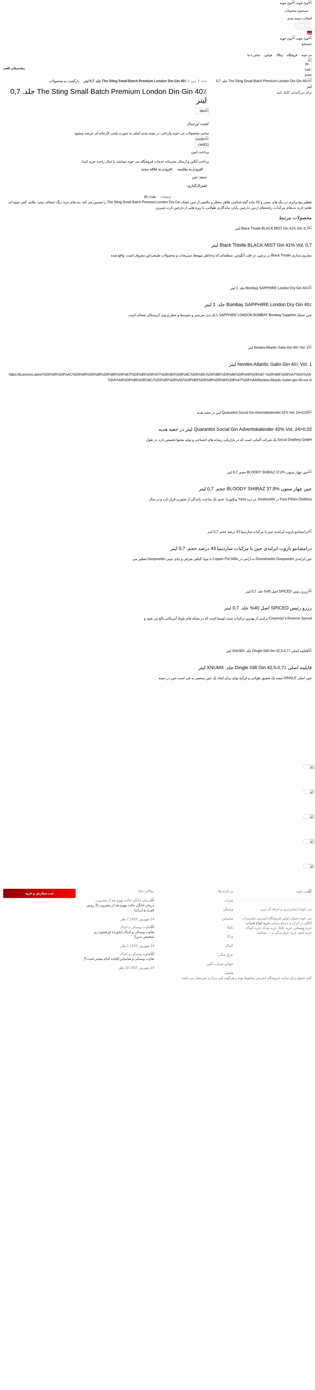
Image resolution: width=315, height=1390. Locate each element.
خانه (204, 81)
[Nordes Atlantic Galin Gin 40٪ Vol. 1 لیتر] (280, 347)
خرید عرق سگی (285, 932)
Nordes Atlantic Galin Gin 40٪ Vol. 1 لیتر (270, 364)
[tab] (165, 193)
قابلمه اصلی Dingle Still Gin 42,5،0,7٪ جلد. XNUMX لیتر (255, 667)
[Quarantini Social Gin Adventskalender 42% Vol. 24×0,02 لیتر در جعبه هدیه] (254, 412)
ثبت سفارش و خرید (39, 893)
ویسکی (228, 909)
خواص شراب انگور (220, 964)
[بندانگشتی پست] (125, 900)
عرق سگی (225, 954)
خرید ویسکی (303, 928)
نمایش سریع (306, 279)
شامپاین (227, 918)
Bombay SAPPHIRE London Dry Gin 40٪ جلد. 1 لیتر (258, 304)
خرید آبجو (305, 932)
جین (193, 81)
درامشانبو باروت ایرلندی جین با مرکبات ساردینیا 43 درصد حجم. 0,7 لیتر (241, 548)
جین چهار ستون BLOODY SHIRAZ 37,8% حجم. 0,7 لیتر (255, 488)
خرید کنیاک (253, 928)
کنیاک (229, 945)
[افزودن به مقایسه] (306, 236)
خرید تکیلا (285, 928)
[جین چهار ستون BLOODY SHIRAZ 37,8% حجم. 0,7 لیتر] (269, 472)
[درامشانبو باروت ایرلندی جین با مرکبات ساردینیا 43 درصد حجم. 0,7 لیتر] (259, 531)
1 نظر (124, 946)
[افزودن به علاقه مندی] (306, 263)
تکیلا (230, 927)
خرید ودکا (270, 928)
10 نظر (123, 967)
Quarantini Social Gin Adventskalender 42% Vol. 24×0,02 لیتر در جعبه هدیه (235, 429)
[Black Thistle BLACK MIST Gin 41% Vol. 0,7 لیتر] (273, 228)
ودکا (230, 936)
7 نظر (124, 919)
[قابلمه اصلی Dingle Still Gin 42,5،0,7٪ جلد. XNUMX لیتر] (269, 650)
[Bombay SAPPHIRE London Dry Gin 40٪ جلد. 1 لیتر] (271, 288)
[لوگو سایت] (303, 2)
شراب (228, 900)
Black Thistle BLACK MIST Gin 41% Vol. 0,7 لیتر (261, 245)
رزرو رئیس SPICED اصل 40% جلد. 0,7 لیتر (268, 608)
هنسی (229, 973)
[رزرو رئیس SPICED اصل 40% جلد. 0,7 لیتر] (279, 591)
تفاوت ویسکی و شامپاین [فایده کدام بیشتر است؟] (119, 958)
